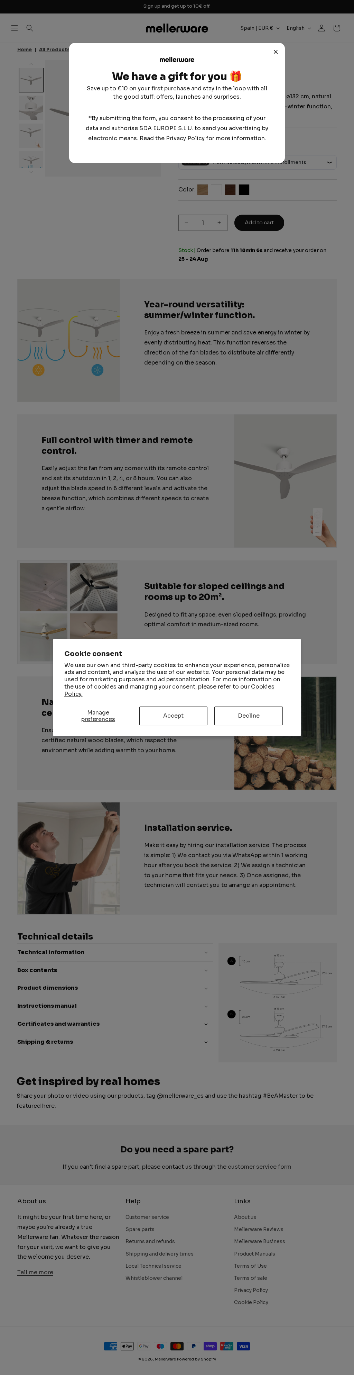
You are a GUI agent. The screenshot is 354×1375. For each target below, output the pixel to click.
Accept (173, 715)
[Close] (276, 52)
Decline (249, 715)
